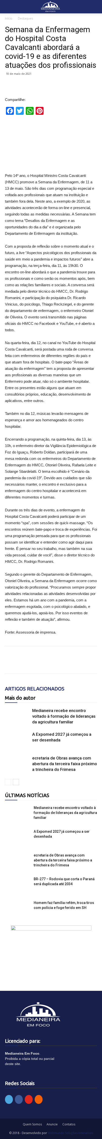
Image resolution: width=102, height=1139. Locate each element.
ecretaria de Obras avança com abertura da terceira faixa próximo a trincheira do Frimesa (64, 764)
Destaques (25, 18)
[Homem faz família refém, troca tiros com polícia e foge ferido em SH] (17, 909)
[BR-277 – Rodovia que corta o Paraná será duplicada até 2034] (17, 885)
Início (8, 18)
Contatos (68, 1124)
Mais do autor (20, 698)
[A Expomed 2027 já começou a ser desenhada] (17, 740)
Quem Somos (32, 1124)
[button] (95, 6)
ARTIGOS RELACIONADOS (34, 688)
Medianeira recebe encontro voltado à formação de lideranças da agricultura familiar (64, 716)
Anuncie (52, 1124)
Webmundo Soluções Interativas (70, 1133)
